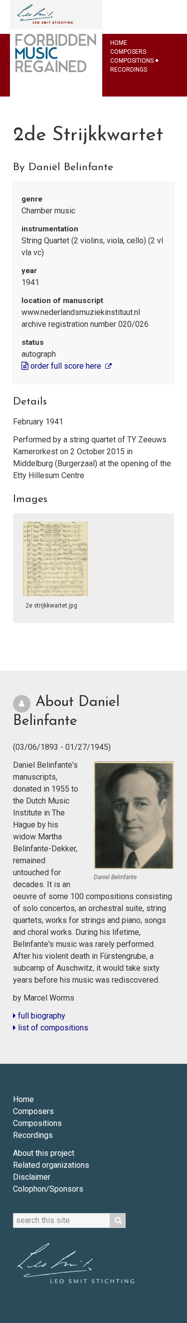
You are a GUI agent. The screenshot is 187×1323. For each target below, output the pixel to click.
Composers (128, 51)
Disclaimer (31, 1177)
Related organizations (51, 1165)
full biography (40, 1015)
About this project (43, 1153)
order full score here (65, 366)
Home (118, 42)
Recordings (128, 69)
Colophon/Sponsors (48, 1189)
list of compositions (52, 1027)
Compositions (132, 60)
